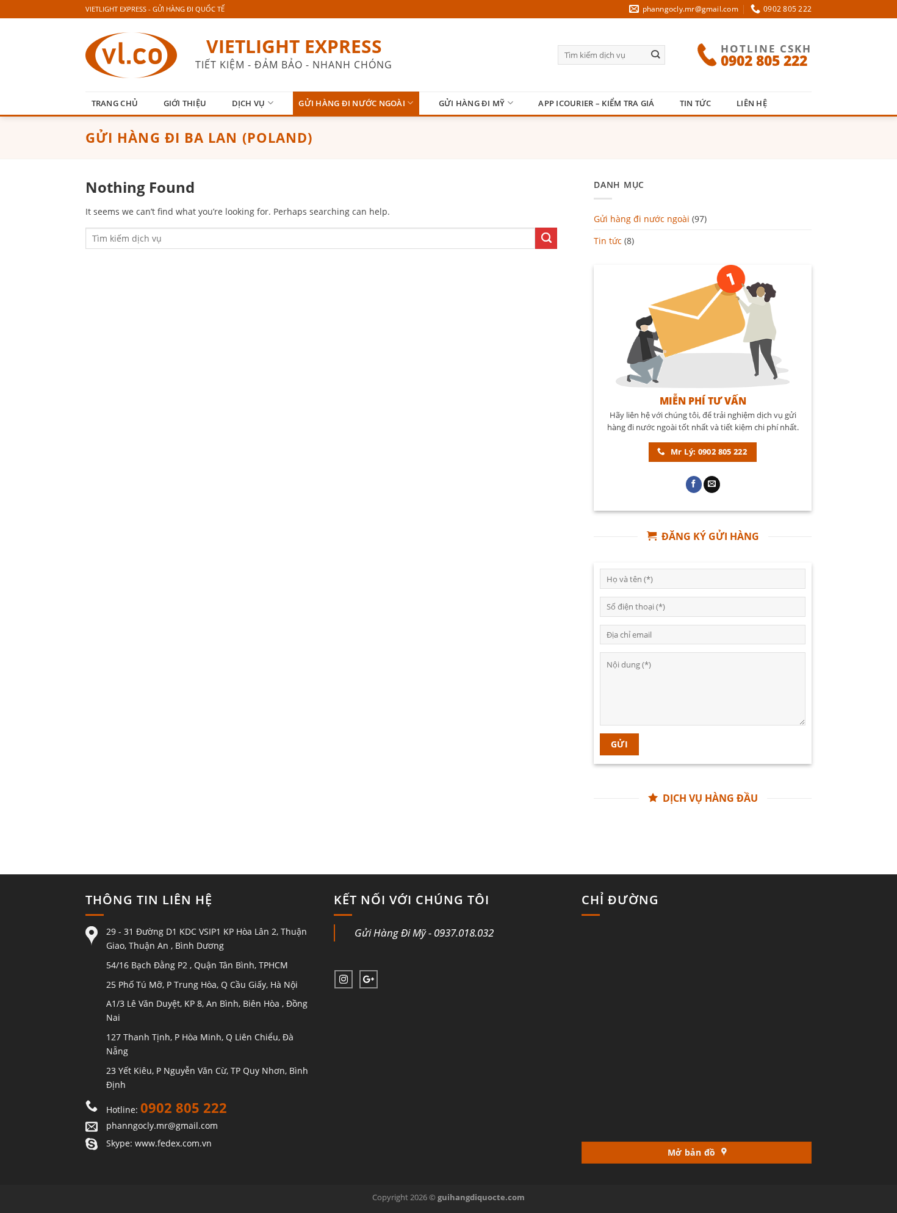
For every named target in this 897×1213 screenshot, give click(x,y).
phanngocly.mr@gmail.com (162, 1125)
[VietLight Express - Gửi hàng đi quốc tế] (131, 55)
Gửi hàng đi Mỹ (472, 103)
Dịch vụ (248, 103)
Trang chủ (115, 103)
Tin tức (695, 103)
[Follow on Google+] (368, 979)
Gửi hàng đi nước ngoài (351, 103)
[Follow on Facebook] (694, 484)
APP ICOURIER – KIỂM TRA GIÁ (596, 103)
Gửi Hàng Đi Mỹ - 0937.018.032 (424, 933)
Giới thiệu (185, 103)
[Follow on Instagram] (343, 979)
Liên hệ (752, 103)
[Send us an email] (712, 484)
